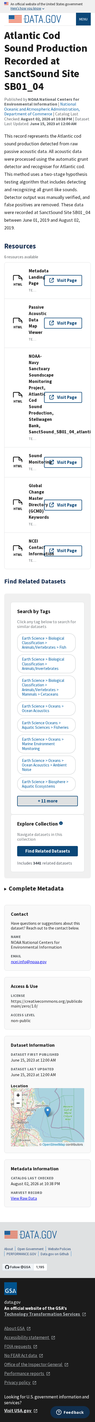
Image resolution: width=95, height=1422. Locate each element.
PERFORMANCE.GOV (21, 1254)
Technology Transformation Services (42, 1314)
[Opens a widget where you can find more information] (70, 1412)
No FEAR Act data (21, 1355)
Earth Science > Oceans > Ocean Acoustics (43, 708)
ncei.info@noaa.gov (28, 961)
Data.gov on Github (55, 1254)
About (8, 1249)
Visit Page (67, 280)
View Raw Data (24, 1198)
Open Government (30, 1249)
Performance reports (24, 1373)
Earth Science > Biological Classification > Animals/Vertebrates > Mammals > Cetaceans (43, 687)
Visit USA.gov (18, 1411)
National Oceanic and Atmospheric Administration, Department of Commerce (42, 108)
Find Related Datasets (47, 851)
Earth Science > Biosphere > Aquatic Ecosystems (45, 784)
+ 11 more (48, 801)
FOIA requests (18, 1346)
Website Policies (59, 1249)
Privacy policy (17, 1382)
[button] (47, 1111)
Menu (83, 19)
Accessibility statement (27, 1337)
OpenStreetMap (53, 1144)
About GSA (14, 1328)
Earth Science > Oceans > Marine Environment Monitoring (43, 744)
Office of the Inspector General (33, 1364)
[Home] (34, 19)
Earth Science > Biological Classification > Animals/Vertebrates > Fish (44, 643)
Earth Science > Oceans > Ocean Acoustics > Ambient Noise (44, 765)
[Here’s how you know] (47, 6)
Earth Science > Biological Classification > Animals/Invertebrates (43, 664)
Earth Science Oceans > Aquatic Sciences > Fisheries (45, 725)
